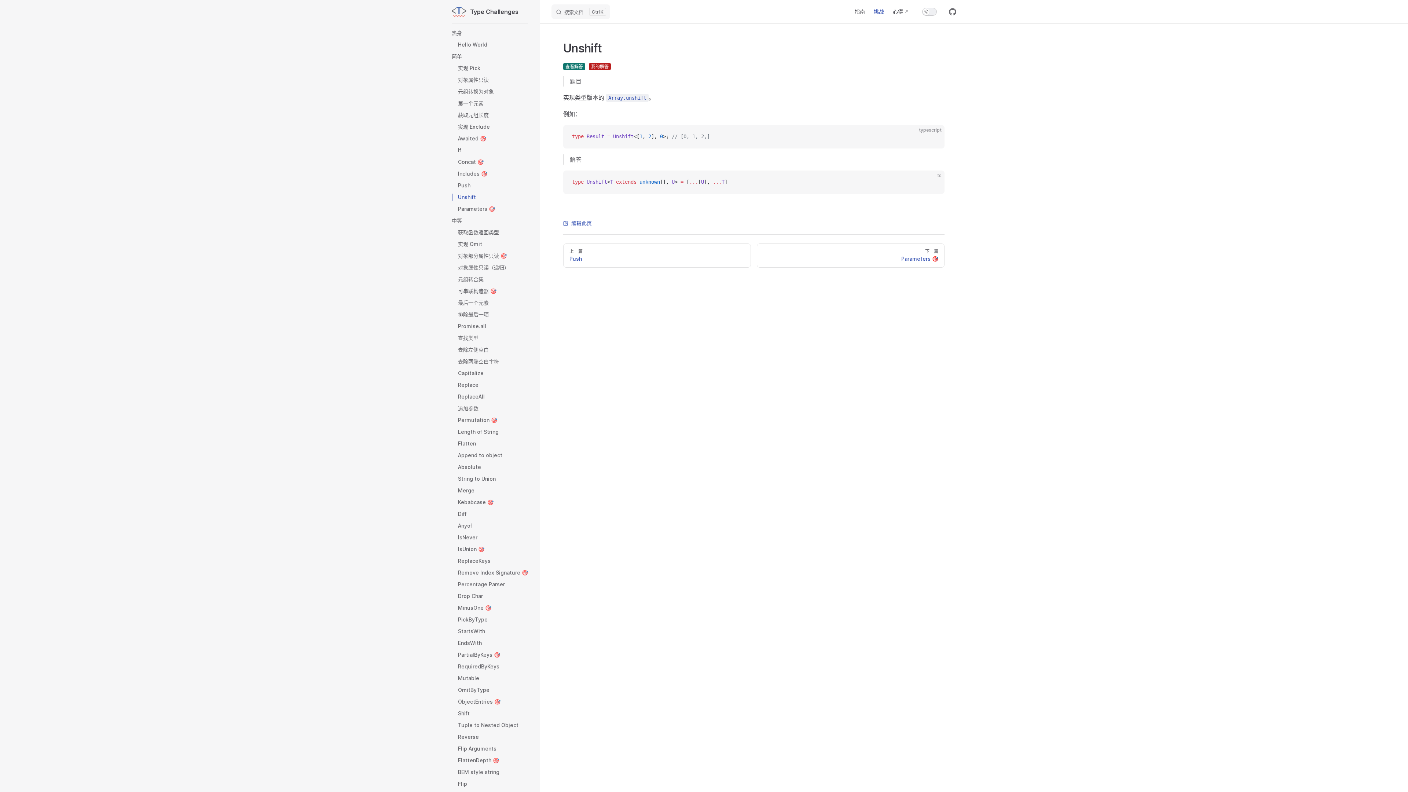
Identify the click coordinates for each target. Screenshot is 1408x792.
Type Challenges (494, 11)
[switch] (929, 12)
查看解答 (574, 66)
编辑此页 (581, 223)
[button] (490, 33)
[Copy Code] (932, 136)
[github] (952, 11)
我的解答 (600, 66)
